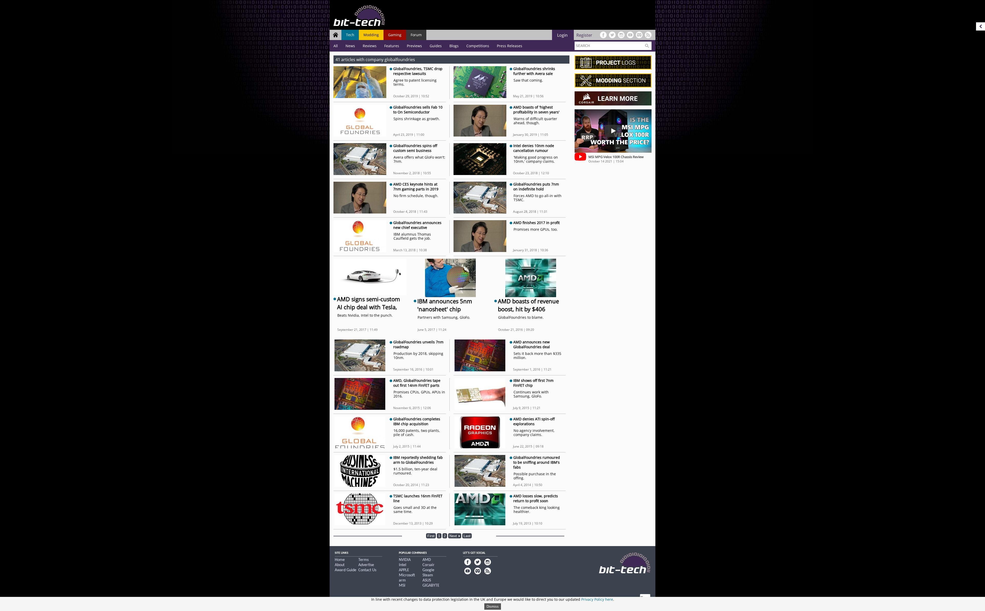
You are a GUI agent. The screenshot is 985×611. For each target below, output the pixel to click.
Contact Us (367, 570)
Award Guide (345, 570)
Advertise (366, 565)
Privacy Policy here (597, 599)
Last (467, 536)
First (431, 536)
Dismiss (493, 606)
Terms (363, 560)
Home (340, 560)
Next (453, 536)
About (339, 565)
